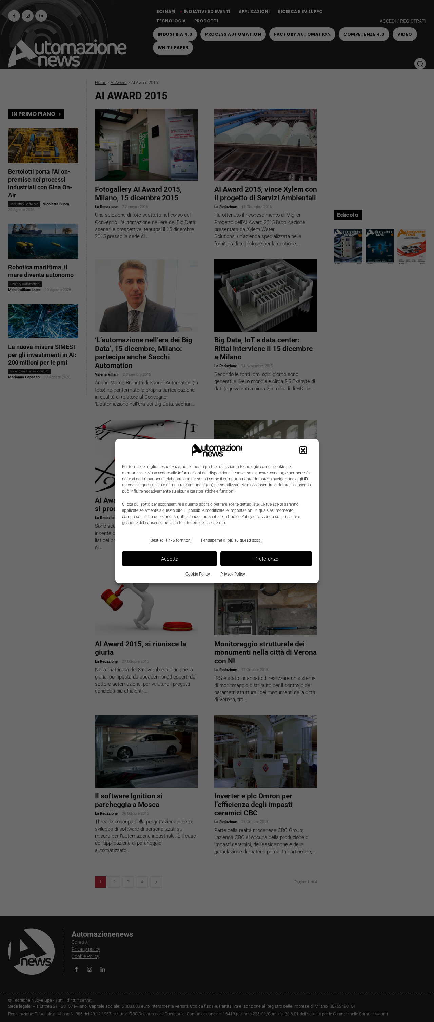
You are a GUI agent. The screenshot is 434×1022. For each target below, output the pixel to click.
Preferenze (266, 559)
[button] (303, 450)
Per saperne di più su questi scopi (231, 540)
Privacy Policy (232, 574)
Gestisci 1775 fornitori (170, 540)
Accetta (169, 559)
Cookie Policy (197, 574)
